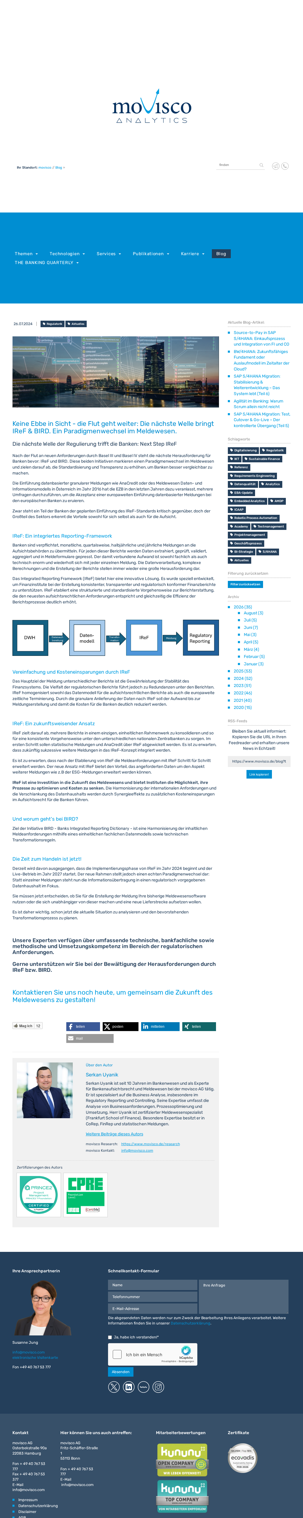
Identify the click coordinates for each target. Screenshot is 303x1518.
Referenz (241, 467)
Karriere (190, 253)
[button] (83, 1026)
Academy (241, 526)
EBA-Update (243, 493)
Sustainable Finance (264, 459)
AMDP (279, 501)
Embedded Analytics (249, 501)
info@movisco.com (137, 1150)
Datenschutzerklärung (190, 1323)
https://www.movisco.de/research (150, 1144)
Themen (24, 253)
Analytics (272, 484)
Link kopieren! (259, 773)
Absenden (121, 1372)
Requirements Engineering (254, 476)
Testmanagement (271, 526)
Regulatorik (54, 323)
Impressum (28, 1500)
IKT (236, 459)
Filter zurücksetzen (245, 584)
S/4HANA (270, 552)
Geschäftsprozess (248, 543)
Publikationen (148, 253)
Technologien (65, 253)
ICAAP (239, 510)
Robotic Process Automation (255, 518)
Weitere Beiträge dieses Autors (114, 1134)
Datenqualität (245, 484)
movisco (44, 168)
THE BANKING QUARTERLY (44, 262)
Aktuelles (78, 323)
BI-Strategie (243, 552)
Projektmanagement (249, 535)
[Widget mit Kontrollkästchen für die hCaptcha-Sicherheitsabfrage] (152, 1354)
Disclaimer (27, 1511)
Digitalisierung (245, 450)
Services (106, 253)
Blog (58, 168)
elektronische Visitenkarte (35, 1357)
